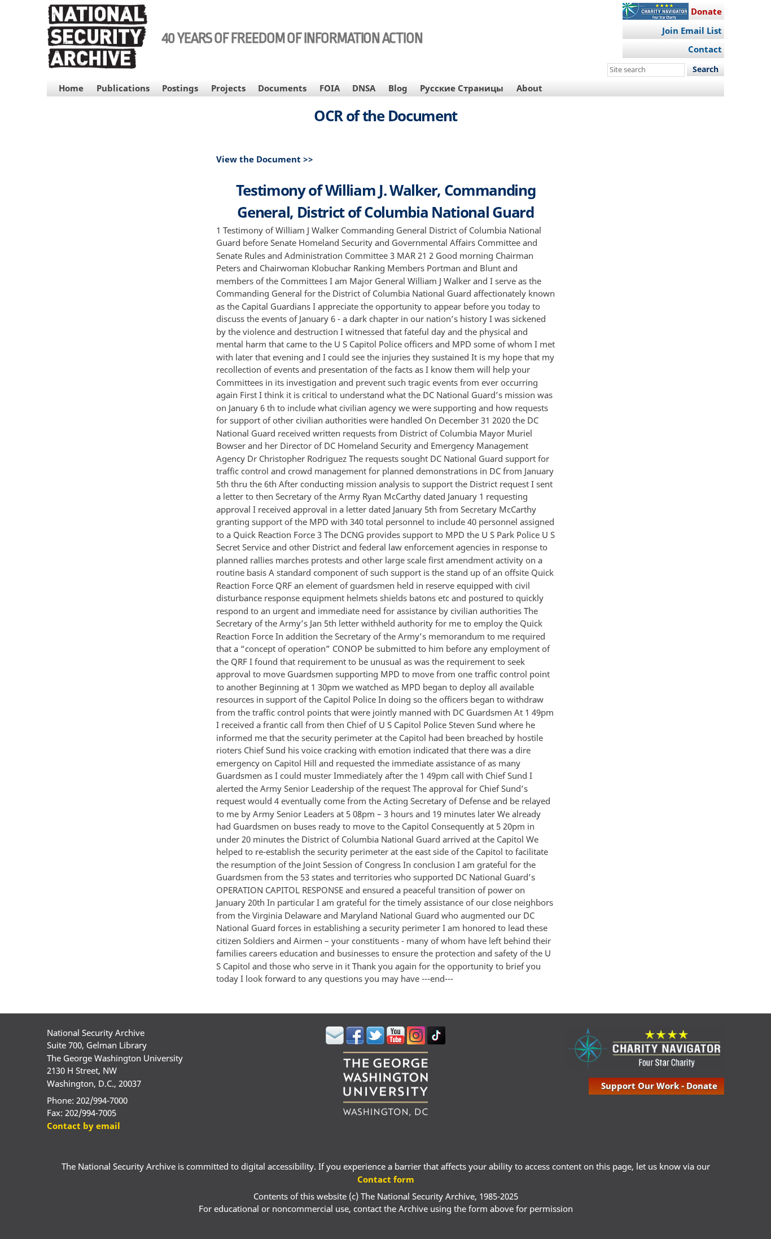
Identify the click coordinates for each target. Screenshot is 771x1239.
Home (71, 88)
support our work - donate (659, 1085)
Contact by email (83, 1125)
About (529, 88)
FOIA (329, 88)
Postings (180, 88)
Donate (706, 11)
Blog (398, 88)
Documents (282, 88)
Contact (705, 49)
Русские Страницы (461, 88)
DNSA (363, 88)
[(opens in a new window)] (335, 1041)
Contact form (385, 1179)
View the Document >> (264, 159)
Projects (228, 88)
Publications (123, 88)
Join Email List (692, 30)
